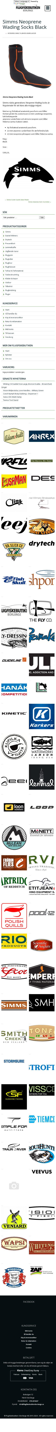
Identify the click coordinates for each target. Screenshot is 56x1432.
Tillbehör (22, 33)
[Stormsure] (2, 1053)
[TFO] (2, 1113)
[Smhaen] (30, 992)
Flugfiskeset (10, 267)
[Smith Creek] (2, 1023)
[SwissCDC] (30, 1082)
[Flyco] (30, 595)
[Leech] (2, 763)
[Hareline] (30, 679)
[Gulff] (30, 652)
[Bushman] (2, 473)
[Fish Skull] (2, 565)
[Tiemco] (30, 1113)
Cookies (29, 1348)
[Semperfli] (30, 962)
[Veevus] (30, 1168)
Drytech (8, 239)
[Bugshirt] (30, 452)
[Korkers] (30, 702)
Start (7, 310)
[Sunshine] (2, 1082)
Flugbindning (10, 290)
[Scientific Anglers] (30, 932)
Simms (17, 33)
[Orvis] (30, 853)
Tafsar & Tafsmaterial (14, 271)
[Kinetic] (2, 702)
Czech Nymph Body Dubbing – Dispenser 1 (20, 393)
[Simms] (2, 992)
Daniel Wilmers (11, 235)
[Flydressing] (2, 626)
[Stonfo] (30, 1023)
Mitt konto (9, 329)
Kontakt (8, 325)
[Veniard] (2, 1204)
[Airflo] (2, 452)
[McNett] (30, 823)
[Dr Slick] (2, 539)
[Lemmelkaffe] (30, 763)
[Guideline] (2, 652)
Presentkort (10, 243)
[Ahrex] (30, 422)
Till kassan (9, 333)
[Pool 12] (30, 901)
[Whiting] (30, 1235)
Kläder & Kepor (11, 278)
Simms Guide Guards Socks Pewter (17, 200)
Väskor (8, 282)
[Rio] (2, 932)
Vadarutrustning (12, 274)
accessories (11, 33)
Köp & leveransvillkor (14, 317)
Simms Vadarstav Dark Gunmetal (39, 202)
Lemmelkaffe (10, 247)
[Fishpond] (30, 565)
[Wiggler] (2, 1262)
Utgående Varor (11, 251)
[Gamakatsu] (30, 626)
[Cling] (2, 491)
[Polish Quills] (2, 901)
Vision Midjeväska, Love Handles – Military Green (23, 390)
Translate (22, 4)
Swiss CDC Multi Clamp (12, 397)
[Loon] (2, 793)
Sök (42, 218)
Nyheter (8, 355)
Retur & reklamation (13, 321)
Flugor (7, 294)
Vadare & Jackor (31, 33)
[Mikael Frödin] (2, 853)
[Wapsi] (2, 1235)
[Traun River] (2, 1141)
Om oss (8, 358)
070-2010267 (33, 1401)
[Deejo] (2, 515)
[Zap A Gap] (30, 1262)
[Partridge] (2, 874)
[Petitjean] (30, 874)
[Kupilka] (2, 732)
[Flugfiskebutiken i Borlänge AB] (2, 595)
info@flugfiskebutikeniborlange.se (31, 1404)
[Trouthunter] (30, 1141)
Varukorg (9, 337)
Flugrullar (9, 259)
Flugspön (9, 255)
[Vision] (30, 1204)
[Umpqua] (2, 1168)
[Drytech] (30, 539)
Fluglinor (8, 263)
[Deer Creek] (30, 515)
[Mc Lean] (2, 823)
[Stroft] (30, 1053)
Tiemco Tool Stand (10, 400)
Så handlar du (11, 313)
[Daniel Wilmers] (30, 491)
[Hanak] (2, 679)
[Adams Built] (2, 422)
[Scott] (2, 962)
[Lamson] (30, 732)
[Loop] (30, 793)
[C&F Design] (30, 473)
